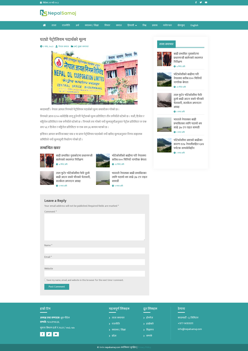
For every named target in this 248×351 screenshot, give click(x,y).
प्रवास (154, 25)
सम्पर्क (149, 336)
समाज (119, 25)
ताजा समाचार (118, 318)
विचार (107, 25)
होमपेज (149, 318)
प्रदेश (114, 336)
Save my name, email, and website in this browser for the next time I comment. (85, 280)
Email (48, 257)
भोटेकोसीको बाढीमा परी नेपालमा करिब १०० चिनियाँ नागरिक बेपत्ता (129, 157)
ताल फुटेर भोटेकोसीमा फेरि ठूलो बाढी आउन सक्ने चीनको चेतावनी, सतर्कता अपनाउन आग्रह (73, 177)
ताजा (54, 25)
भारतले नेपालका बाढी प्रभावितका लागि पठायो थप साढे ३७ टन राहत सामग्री (129, 177)
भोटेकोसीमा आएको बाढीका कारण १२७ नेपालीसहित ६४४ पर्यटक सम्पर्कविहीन (189, 144)
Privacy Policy (144, 347)
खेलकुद (181, 25)
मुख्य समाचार (83, 46)
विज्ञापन (150, 330)
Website (48, 269)
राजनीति (66, 25)
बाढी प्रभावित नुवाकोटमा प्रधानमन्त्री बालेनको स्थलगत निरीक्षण (74, 157)
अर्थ (77, 25)
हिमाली (130, 25)
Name (48, 245)
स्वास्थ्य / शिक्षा (92, 25)
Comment (50, 212)
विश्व (144, 25)
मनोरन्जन (167, 25)
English (194, 25)
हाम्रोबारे (150, 324)
